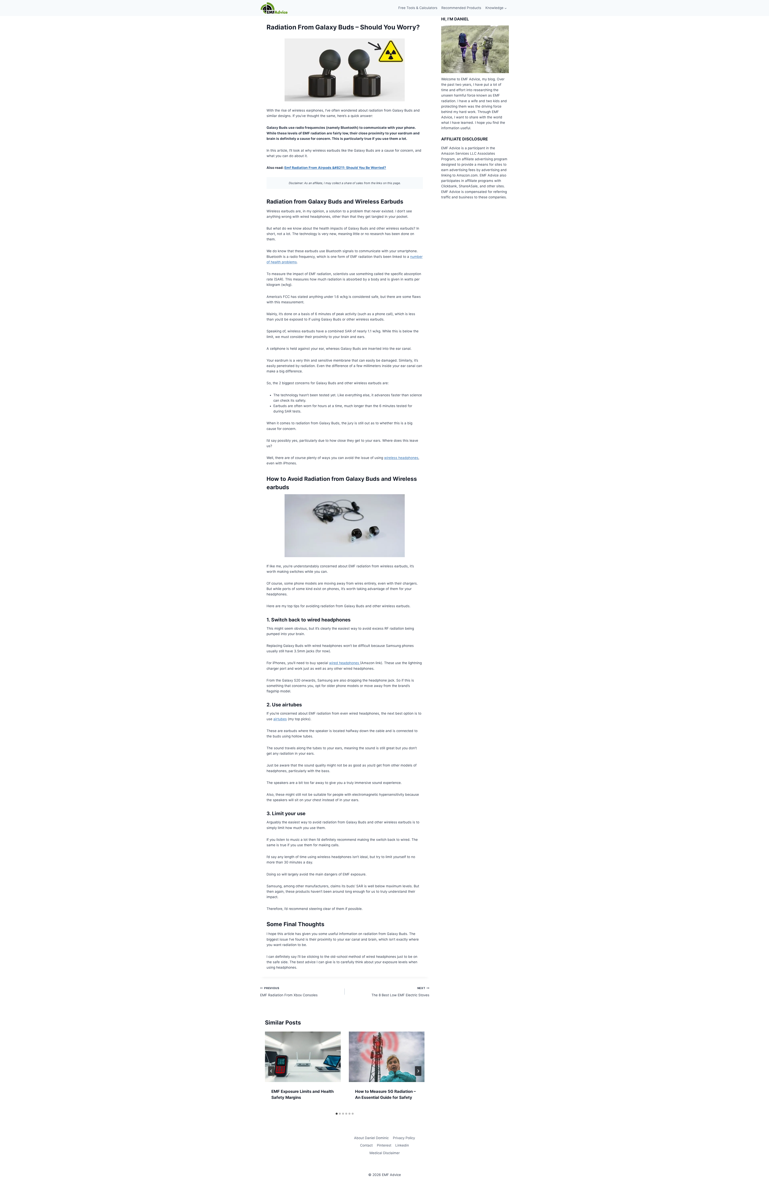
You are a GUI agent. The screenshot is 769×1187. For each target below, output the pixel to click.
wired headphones (344, 663)
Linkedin (402, 1145)
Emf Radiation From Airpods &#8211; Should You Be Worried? (335, 168)
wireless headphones (401, 458)
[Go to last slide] (271, 1071)
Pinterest (384, 1145)
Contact (366, 1145)
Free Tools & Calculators (417, 8)
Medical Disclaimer (384, 1153)
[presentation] (303, 1057)
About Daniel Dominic (371, 1138)
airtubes (280, 719)
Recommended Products (461, 8)
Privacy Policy (404, 1138)
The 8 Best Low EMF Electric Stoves (400, 991)
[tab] (337, 1114)
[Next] (418, 1071)
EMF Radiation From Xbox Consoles (289, 991)
